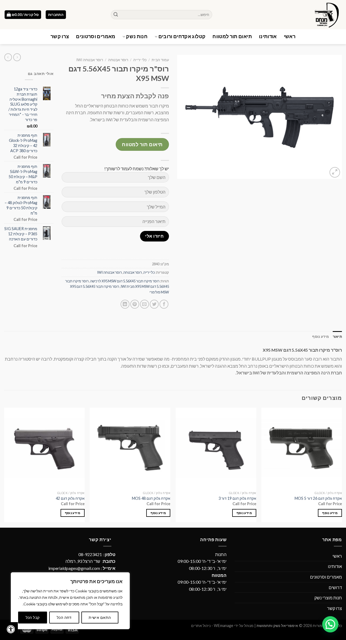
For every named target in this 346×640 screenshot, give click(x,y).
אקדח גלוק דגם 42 (70, 498)
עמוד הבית (160, 60)
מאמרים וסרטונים (95, 36)
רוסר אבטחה (118, 60)
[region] (70, 600)
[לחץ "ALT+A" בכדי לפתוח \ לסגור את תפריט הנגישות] (11, 629)
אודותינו (268, 36)
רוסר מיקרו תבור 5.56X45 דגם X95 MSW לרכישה (124, 281)
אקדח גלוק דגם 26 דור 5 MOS (318, 498)
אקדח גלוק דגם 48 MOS (151, 498)
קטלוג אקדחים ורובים (181, 36)
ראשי (289, 36)
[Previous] (342, 467)
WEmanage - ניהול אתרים (212, 625)
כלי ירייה (140, 60)
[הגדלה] (335, 172)
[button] (330, 624)
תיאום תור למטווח (232, 36)
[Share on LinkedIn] (125, 304)
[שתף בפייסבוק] (163, 304)
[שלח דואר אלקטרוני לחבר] (144, 304)
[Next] (4, 467)
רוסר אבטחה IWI (89, 60)
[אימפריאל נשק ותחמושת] (281, 14)
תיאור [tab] (337, 336)
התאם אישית (100, 617)
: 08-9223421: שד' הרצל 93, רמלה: (81, 561)
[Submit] (115, 14)
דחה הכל (64, 617)
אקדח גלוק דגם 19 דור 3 (237, 498)
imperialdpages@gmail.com (74, 568)
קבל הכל (33, 617)
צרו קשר (60, 36)
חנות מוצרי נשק (328, 597)
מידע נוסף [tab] (320, 336)
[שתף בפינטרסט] (134, 304)
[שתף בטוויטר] (154, 304)
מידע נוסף (330, 513)
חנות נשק (137, 36)
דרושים (335, 587)
